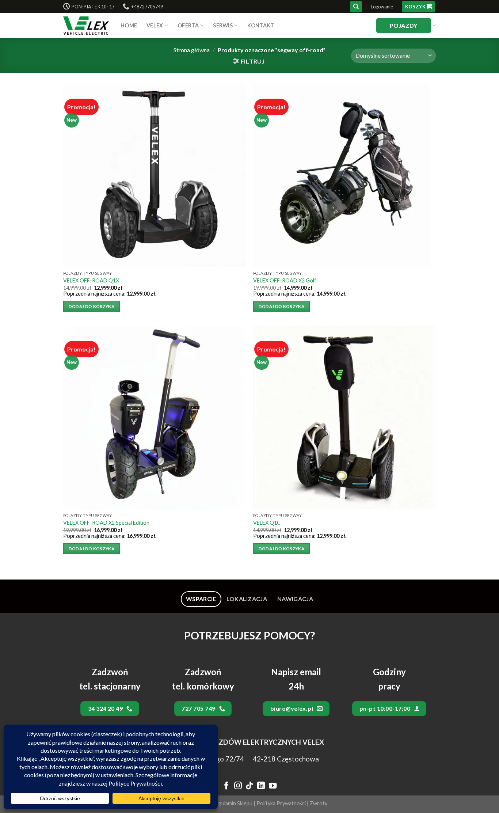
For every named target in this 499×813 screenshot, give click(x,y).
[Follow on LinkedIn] (261, 786)
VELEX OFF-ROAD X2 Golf (284, 280)
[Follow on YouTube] (273, 786)
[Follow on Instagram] (237, 786)
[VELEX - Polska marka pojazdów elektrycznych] (86, 25)
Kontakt (260, 25)
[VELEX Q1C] (344, 417)
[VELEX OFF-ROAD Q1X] (154, 175)
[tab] (201, 599)
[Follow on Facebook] (226, 786)
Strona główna (192, 49)
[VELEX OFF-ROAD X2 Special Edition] (154, 417)
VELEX (154, 25)
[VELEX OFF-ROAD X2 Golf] (344, 175)
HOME (129, 25)
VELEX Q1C (267, 523)
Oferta (188, 25)
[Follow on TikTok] (249, 786)
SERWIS (223, 25)
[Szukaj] (356, 7)
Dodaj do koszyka (92, 306)
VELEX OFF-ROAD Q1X (91, 280)
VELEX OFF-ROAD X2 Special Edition (106, 523)
